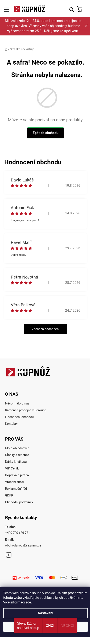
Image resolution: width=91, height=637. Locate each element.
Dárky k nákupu (16, 462)
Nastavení (45, 613)
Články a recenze (17, 455)
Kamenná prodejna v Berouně (25, 410)
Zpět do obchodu (45, 133)
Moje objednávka (17, 448)
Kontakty (11, 424)
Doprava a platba (17, 475)
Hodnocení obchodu (19, 417)
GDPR (9, 495)
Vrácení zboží (14, 482)
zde (28, 602)
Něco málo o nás (17, 403)
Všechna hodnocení (45, 329)
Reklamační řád (16, 489)
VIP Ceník (12, 468)
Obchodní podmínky (19, 502)
